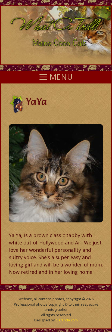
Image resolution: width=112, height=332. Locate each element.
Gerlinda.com (67, 320)
